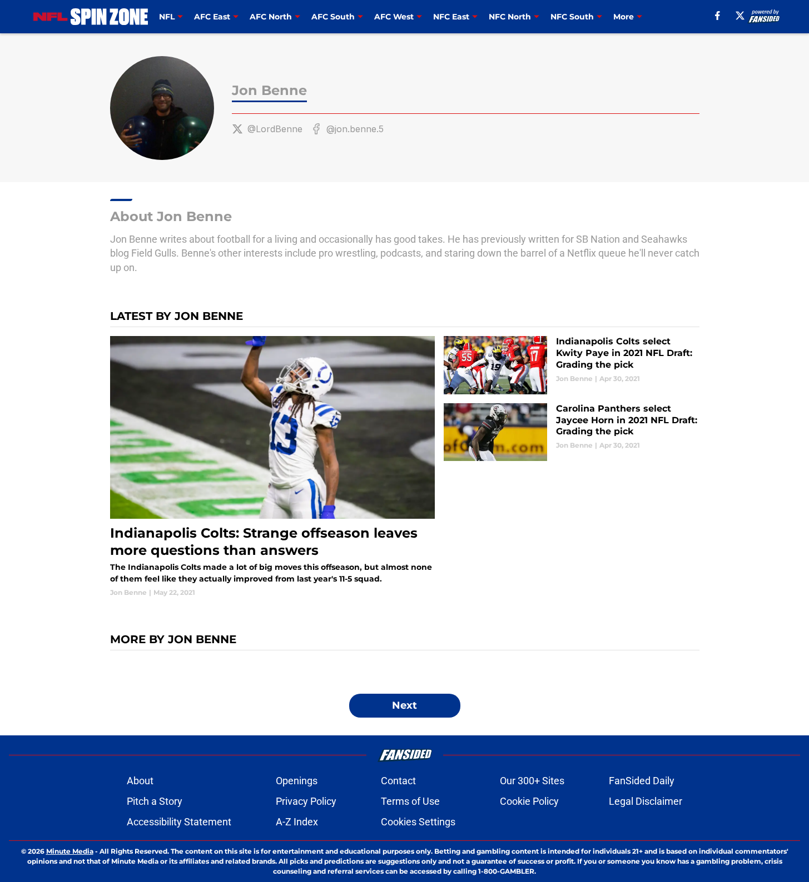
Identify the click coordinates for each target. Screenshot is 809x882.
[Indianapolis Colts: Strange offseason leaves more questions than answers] (272, 466)
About (140, 780)
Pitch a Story (154, 801)
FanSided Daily (641, 780)
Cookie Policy (529, 801)
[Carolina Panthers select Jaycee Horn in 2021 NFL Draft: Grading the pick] (571, 432)
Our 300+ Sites (532, 780)
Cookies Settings (418, 822)
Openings (296, 780)
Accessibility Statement (179, 822)
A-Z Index (297, 822)
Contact (398, 780)
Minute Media (69, 851)
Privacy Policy (306, 801)
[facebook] (717, 15)
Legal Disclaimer (645, 801)
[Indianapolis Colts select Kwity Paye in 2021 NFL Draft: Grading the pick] (571, 365)
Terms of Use (410, 801)
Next (404, 705)
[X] (740, 15)
